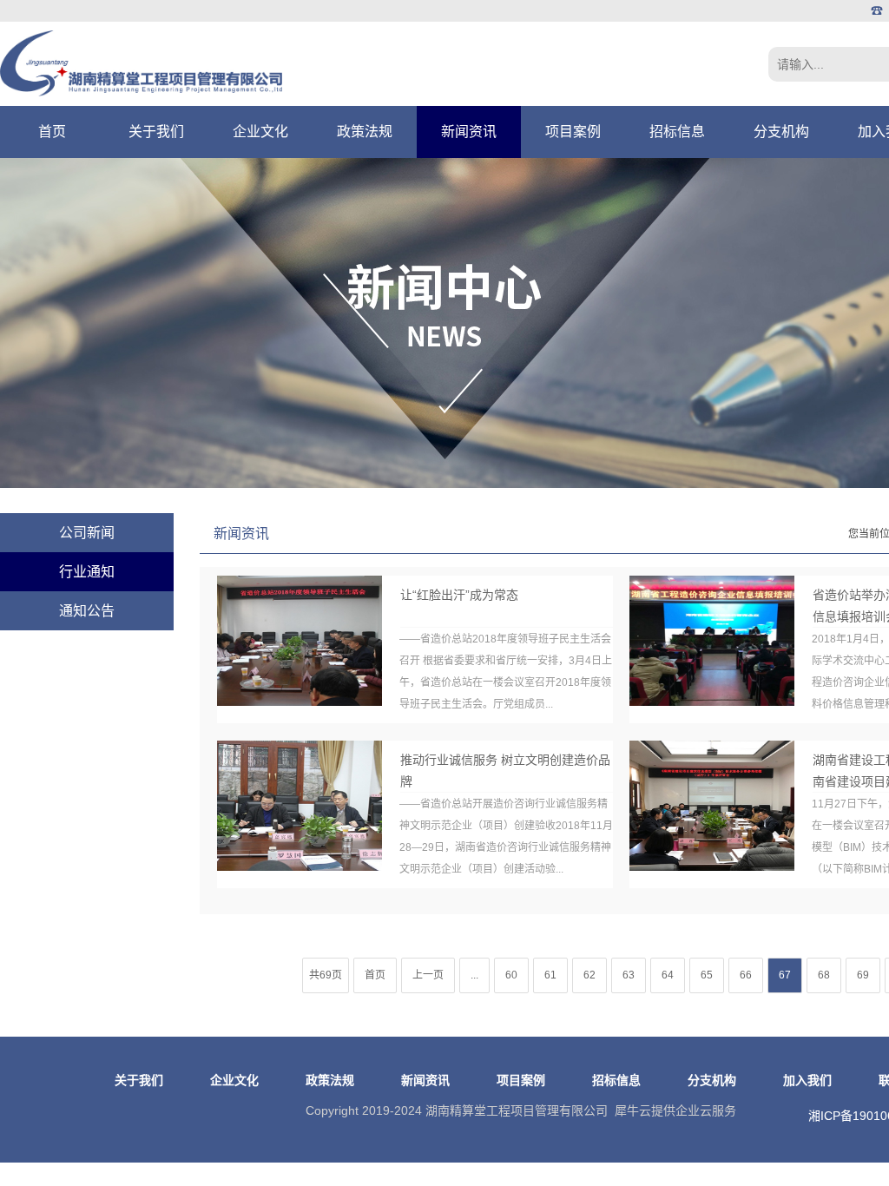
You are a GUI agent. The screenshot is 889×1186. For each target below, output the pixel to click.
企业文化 (260, 131)
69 (863, 975)
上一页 (428, 975)
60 (511, 975)
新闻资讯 (469, 131)
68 (824, 975)
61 (550, 975)
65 (707, 975)
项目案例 (573, 131)
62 (589, 975)
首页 (52, 131)
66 (746, 975)
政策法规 (364, 131)
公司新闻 (87, 532)
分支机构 (781, 131)
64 (668, 975)
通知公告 (87, 610)
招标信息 (677, 131)
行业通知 (87, 571)
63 (628, 975)
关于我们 (156, 131)
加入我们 (807, 1080)
